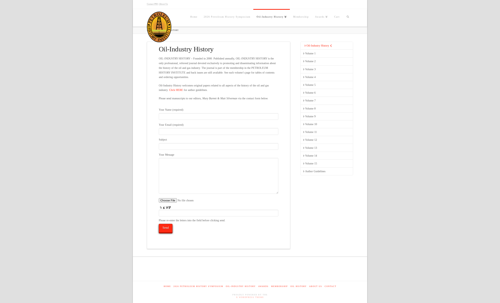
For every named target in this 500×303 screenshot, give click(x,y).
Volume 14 (311, 155)
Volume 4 (310, 77)
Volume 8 (310, 108)
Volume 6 (310, 92)
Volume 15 (311, 163)
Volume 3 (310, 69)
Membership (279, 286)
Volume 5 (310, 84)
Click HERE (176, 90)
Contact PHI (152, 4)
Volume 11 (311, 132)
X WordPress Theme (250, 297)
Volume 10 (311, 124)
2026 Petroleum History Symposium (198, 286)
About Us (163, 4)
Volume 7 (310, 100)
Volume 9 (310, 116)
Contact (330, 286)
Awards (263, 286)
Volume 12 (311, 139)
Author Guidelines (315, 171)
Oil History (298, 286)
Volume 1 (310, 53)
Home (167, 286)
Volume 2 (310, 61)
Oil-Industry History (317, 45)
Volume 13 (311, 147)
